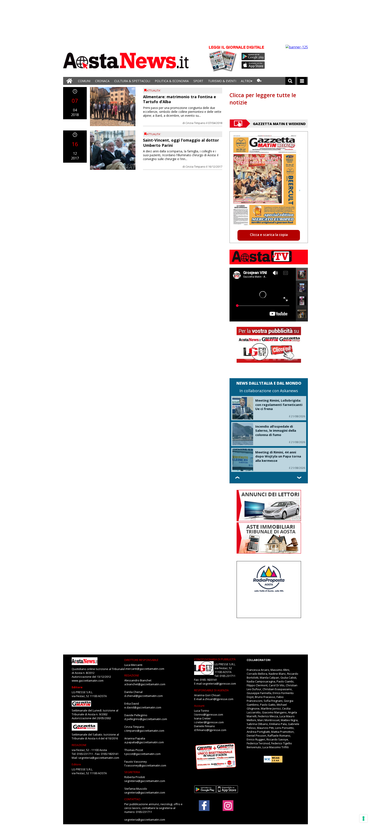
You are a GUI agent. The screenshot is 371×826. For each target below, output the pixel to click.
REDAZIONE (79, 745)
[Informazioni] (259, 81)
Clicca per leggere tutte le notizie (263, 98)
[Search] (290, 81)
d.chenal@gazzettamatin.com (143, 696)
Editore (77, 687)
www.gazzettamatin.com (87, 680)
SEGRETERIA (132, 772)
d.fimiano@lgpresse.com (210, 730)
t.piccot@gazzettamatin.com (142, 754)
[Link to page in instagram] (228, 809)
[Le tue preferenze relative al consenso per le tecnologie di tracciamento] (363, 818)
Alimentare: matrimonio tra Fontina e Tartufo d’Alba (179, 99)
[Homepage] (69, 81)
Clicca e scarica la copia (269, 234)
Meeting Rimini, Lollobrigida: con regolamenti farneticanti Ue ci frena (278, 404)
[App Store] (253, 65)
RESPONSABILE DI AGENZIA (211, 690)
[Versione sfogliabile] (223, 58)
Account (199, 706)
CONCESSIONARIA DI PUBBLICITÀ (215, 659)
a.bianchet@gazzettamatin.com (144, 684)
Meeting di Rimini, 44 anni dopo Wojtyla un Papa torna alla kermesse (278, 456)
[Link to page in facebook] (204, 805)
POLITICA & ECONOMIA (172, 81)
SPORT (198, 81)
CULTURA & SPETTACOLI (132, 81)
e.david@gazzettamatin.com (142, 707)
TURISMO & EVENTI (222, 81)
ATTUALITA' (154, 90)
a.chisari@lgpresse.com (217, 699)
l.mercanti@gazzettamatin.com (144, 669)
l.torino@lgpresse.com (208, 714)
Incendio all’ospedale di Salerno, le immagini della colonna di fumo (275, 430)
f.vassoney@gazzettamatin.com (145, 765)
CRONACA (102, 81)
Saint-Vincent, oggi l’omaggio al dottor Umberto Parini (181, 143)
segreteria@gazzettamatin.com (98, 758)
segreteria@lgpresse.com (219, 683)
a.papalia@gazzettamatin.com (144, 742)
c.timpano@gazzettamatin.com (144, 731)
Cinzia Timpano (195, 123)
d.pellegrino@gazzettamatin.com (145, 719)
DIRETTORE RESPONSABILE (141, 660)
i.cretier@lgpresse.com (209, 722)
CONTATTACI (132, 799)
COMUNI (84, 81)
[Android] (253, 56)
